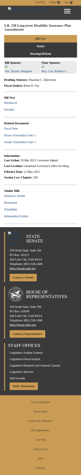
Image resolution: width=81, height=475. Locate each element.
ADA (40, 458)
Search (38, 2)
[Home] (27, 13)
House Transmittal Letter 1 (20, 135)
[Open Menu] (67, 11)
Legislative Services (21, 371)
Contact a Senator (23, 277)
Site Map (40, 439)
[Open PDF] (19, 102)
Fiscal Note (11, 128)
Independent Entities (16, 216)
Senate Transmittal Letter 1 (20, 142)
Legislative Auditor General (26, 352)
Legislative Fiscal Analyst (25, 359)
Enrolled (9, 109)
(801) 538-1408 (33, 264)
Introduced (10, 102)
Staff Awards (17, 378)
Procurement (40, 411)
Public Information (24, 386)
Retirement (10, 202)
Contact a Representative (27, 333)
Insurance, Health (14, 195)
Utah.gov (40, 468)
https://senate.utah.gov (23, 268)
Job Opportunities (40, 430)
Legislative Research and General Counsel (35, 365)
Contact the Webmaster (40, 421)
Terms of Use (40, 449)
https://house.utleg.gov (23, 324)
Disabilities (10, 209)
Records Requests (40, 402)
